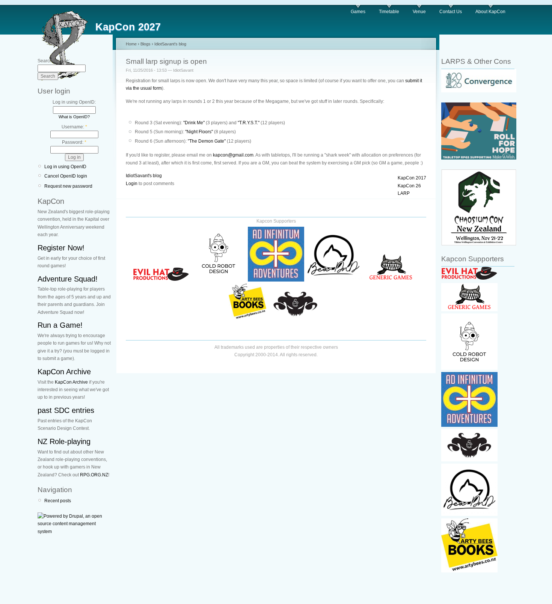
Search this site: (54, 60)
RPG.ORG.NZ (94, 474)
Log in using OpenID (65, 166)
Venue (419, 11)
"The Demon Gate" (207, 141)
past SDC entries (66, 410)
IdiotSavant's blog (170, 44)
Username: (74, 127)
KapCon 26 (409, 185)
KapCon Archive (64, 372)
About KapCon (490, 11)
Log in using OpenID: (74, 102)
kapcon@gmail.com (233, 155)
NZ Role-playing (64, 441)
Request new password (68, 186)
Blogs (145, 44)
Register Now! (61, 248)
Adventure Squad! (68, 279)
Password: (74, 142)
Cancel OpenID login (65, 176)
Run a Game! (60, 325)
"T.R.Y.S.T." (248, 122)
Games (358, 11)
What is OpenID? (74, 116)
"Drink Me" (194, 122)
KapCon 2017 (412, 178)
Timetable (389, 11)
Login (131, 183)
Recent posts (57, 500)
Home (131, 44)
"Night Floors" (199, 131)
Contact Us (450, 11)
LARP (404, 193)
